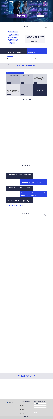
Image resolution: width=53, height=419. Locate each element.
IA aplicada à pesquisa (32, 1)
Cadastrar (35, 412)
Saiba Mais (9, 94)
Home (19, 1)
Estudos (37, 1)
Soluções (26, 1)
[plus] (40, 87)
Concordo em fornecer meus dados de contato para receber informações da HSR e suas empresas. (40, 410)
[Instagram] (7, 408)
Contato (45, 1)
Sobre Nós (41, 1)
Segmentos (22, 1)
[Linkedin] (9, 408)
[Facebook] (8, 408)
